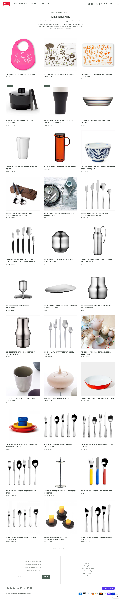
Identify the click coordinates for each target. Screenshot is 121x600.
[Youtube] (106, 4)
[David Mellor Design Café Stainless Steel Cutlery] (98, 517)
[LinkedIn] (97, 4)
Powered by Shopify (25, 593)
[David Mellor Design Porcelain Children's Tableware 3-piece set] (23, 425)
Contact (87, 563)
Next (67, 548)
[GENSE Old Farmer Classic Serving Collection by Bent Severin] (23, 193)
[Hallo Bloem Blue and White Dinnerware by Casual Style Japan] (98, 147)
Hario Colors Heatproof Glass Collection (60, 167)
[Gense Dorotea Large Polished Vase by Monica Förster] (98, 286)
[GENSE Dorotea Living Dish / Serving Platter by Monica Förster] (60, 286)
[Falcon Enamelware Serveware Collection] (98, 379)
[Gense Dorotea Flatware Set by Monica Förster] (60, 332)
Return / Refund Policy (88, 568)
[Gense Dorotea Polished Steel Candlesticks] (23, 286)
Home (15, 4)
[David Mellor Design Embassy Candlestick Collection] (60, 471)
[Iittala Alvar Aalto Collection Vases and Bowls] (23, 147)
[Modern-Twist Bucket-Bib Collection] (23, 55)
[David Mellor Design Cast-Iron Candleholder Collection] (60, 517)
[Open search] (111, 4)
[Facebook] (92, 4)
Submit (46, 577)
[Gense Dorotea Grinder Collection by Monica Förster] (23, 332)
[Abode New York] (6, 4)
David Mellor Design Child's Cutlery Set (96, 491)
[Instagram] (94, 4)
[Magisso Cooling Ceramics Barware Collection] (23, 101)
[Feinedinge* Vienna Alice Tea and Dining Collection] (98, 332)
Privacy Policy (88, 566)
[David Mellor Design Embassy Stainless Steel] (23, 471)
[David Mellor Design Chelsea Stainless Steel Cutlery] (23, 517)
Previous (55, 548)
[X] (101, 4)
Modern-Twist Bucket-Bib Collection (20, 74)
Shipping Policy (88, 571)
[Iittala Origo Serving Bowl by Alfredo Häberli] (98, 101)
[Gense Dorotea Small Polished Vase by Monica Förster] (60, 240)
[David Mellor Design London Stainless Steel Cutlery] (60, 425)
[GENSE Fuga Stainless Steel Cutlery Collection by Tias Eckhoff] (98, 193)
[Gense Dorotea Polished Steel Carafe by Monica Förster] (98, 240)
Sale (48, 4)
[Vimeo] (104, 4)
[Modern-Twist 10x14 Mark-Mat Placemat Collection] (98, 55)
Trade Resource (88, 576)
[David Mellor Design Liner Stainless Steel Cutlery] (98, 425)
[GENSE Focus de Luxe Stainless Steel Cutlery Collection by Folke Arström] (23, 240)
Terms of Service (87, 573)
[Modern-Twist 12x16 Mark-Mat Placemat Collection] (60, 55)
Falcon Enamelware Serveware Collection (97, 398)
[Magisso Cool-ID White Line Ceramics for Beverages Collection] (60, 101)
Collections (59, 12)
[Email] (89, 4)
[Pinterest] (99, 4)
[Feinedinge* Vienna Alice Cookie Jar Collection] (60, 379)
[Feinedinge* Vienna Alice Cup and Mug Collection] (23, 379)
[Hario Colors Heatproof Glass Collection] (60, 147)
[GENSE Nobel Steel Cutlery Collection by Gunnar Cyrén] (60, 193)
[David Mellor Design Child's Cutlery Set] (98, 471)
